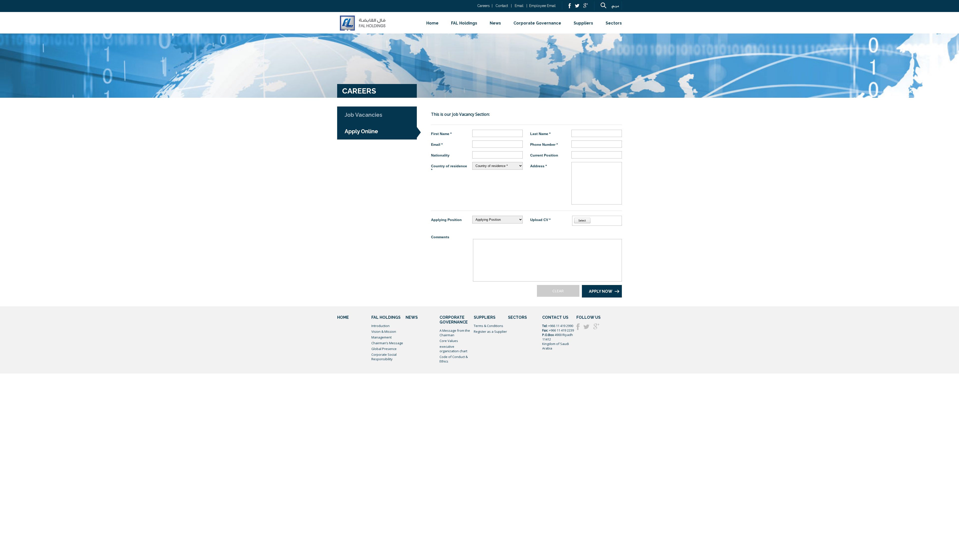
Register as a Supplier (490, 331)
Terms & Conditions (488, 326)
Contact (502, 6)
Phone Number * (544, 144)
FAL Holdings (464, 23)
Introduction (380, 326)
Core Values (449, 340)
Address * (538, 166)
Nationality (440, 155)
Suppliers (583, 23)
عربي (615, 6)
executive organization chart (453, 348)
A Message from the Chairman (455, 332)
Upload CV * (540, 220)
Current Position (544, 155)
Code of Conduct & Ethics (454, 359)
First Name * (441, 134)
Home (432, 23)
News (495, 23)
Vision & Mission (383, 331)
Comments (440, 237)
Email (519, 6)
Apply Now (600, 291)
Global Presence (384, 348)
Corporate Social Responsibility (384, 356)
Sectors (614, 23)
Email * (437, 144)
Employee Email (542, 6)
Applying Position (446, 220)
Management (381, 337)
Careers (483, 6)
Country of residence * (449, 168)
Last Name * (540, 134)
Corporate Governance (537, 23)
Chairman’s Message (387, 343)
